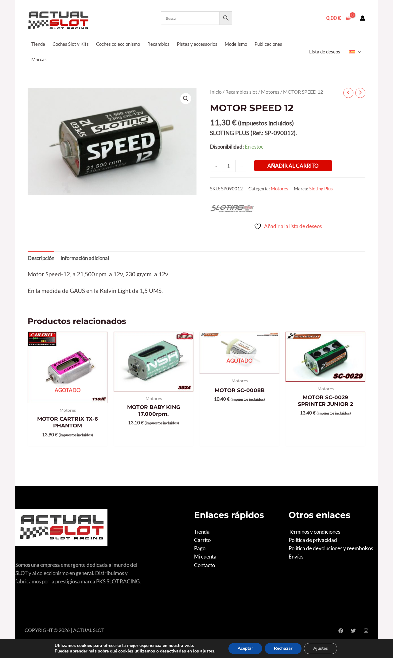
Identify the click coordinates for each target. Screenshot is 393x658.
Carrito (202, 540)
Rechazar (283, 648)
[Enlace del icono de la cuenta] (362, 18)
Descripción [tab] (41, 258)
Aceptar (245, 648)
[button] (358, 51)
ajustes (207, 651)
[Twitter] (353, 630)
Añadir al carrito (293, 165)
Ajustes (320, 648)
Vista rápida (67, 397)
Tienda (202, 531)
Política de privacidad (313, 540)
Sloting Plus (321, 188)
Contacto (204, 565)
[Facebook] (340, 630)
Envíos (296, 556)
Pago (199, 548)
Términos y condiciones (314, 531)
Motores (270, 92)
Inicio (216, 92)
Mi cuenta (205, 556)
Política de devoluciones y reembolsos (331, 548)
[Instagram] (366, 630)
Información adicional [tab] (84, 258)
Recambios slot (241, 92)
